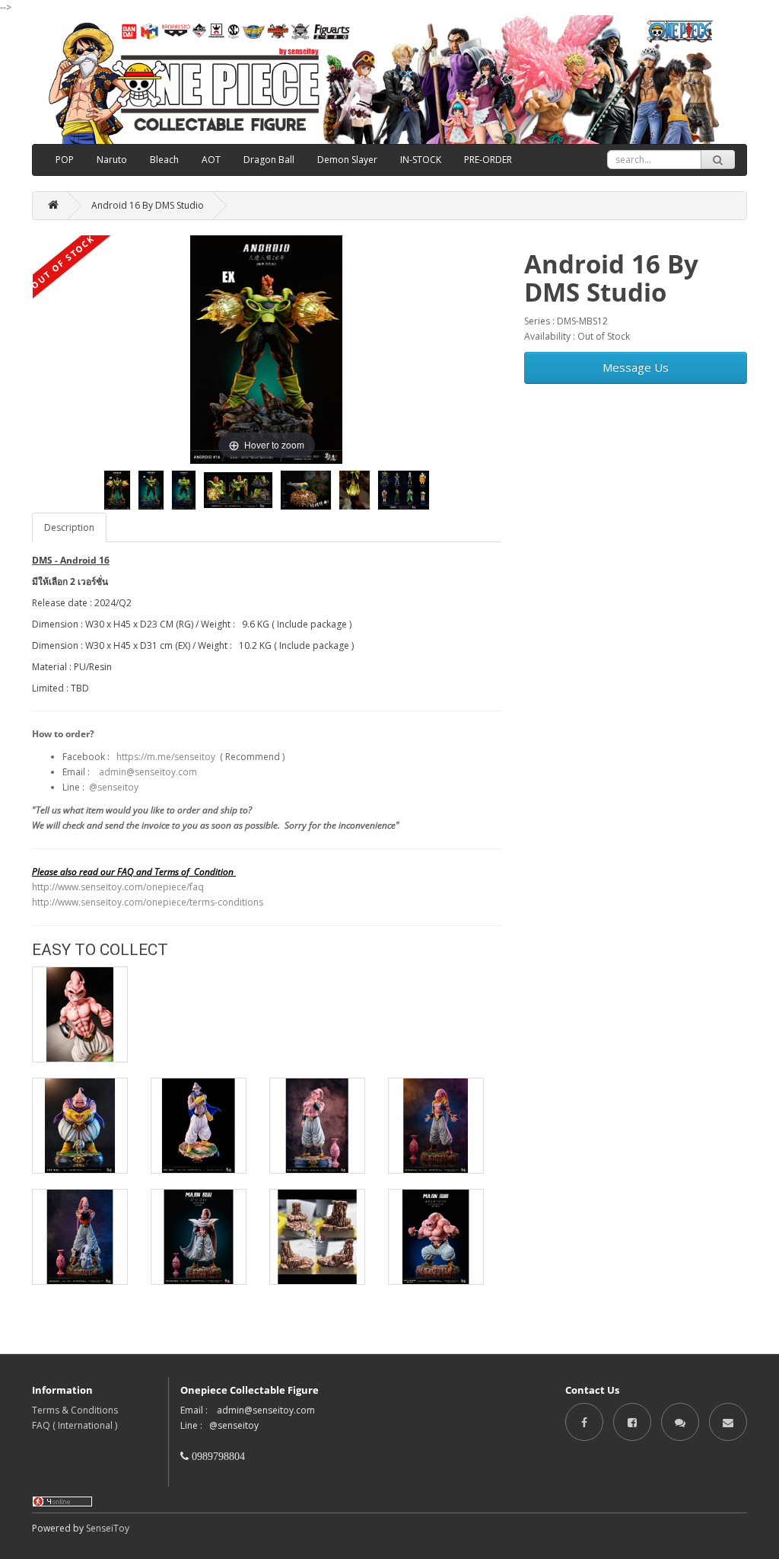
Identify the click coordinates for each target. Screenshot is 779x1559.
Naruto (112, 159)
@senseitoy (113, 787)
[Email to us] (728, 1421)
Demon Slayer (347, 159)
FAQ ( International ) (74, 1425)
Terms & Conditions (75, 1410)
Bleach (164, 159)
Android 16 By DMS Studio (147, 205)
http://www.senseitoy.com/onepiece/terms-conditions (147, 902)
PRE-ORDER (488, 159)
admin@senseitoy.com (148, 771)
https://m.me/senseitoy (165, 756)
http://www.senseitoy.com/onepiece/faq (118, 886)
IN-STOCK (420, 159)
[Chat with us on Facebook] (680, 1421)
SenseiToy (107, 1528)
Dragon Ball (268, 159)
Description (69, 527)
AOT (211, 159)
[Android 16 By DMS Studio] (117, 490)
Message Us (636, 367)
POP (65, 159)
